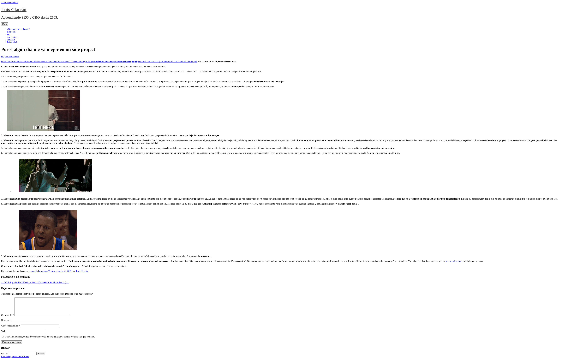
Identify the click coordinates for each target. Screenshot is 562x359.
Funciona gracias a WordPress (15, 356)
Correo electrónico (10, 325)
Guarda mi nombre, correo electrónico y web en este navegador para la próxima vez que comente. (50, 336)
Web (3, 331)
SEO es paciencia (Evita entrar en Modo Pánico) (45, 282)
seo (8, 34)
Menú (4, 24)
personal (11, 39)
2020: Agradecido (11, 282)
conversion (12, 37)
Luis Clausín (13, 9)
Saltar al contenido (9, 2)
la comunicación (453, 261)
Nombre (6, 320)
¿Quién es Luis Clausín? (18, 29)
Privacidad (12, 42)
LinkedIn (11, 31)
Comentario (7, 315)
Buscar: (4, 353)
